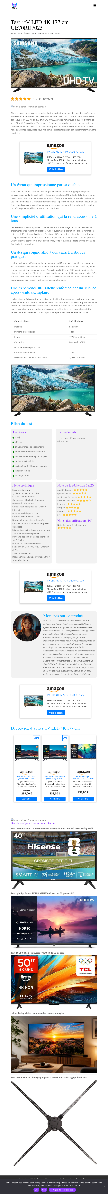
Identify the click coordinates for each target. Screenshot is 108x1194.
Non (44, 1190)
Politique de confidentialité (62, 1190)
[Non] (104, 1186)
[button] (29, 106)
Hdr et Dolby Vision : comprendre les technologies (37, 1013)
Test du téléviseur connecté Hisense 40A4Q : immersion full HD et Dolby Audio (52, 828)
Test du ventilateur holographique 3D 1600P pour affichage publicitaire (49, 1077)
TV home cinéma (52, 33)
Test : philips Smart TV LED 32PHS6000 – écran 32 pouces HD (42, 893)
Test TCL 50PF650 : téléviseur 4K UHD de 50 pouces (37, 952)
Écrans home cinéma (34, 33)
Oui (36, 1190)
